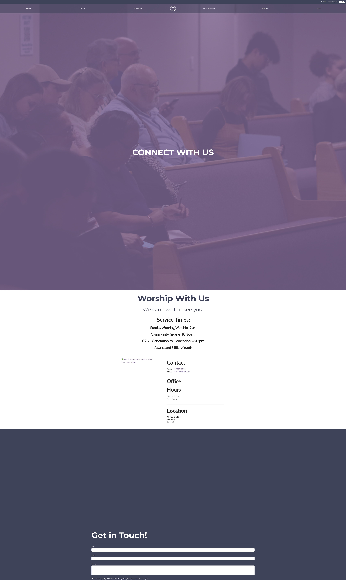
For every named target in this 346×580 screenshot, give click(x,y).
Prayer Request (332, 1)
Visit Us (323, 1)
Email (93, 555)
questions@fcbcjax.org (182, 371)
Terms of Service (139, 579)
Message (94, 564)
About (82, 8)
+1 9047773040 (180, 369)
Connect (266, 8)
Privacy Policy (127, 579)
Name (93, 547)
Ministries (138, 8)
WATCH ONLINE (209, 8)
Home (28, 8)
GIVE (318, 8)
